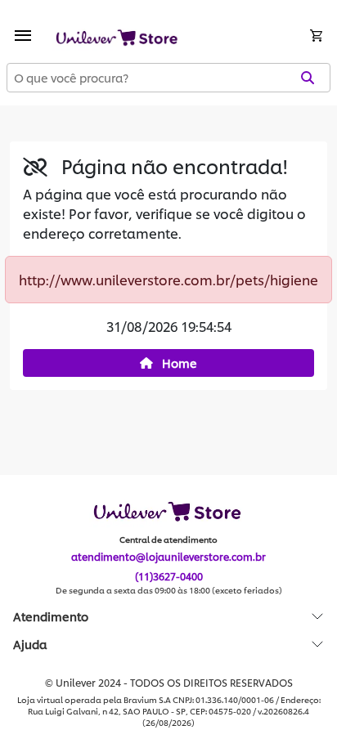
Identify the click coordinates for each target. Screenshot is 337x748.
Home (178, 362)
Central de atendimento (168, 539)
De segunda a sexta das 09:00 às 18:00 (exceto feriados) (169, 590)
